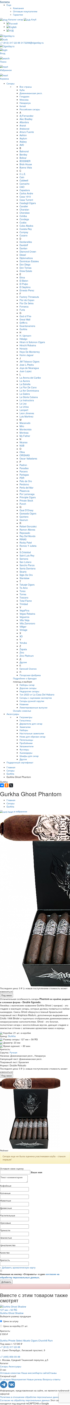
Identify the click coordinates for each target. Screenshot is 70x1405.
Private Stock (26, 500)
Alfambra (24, 122)
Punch (23, 503)
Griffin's (23, 322)
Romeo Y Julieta (28, 545)
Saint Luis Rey (27, 555)
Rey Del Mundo (27, 536)
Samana (24, 558)
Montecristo (26, 429)
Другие (23, 662)
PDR (22, 477)
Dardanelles (26, 241)
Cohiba (23, 216)
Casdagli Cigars (28, 203)
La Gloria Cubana (29, 397)
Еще (9, 4)
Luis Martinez (26, 416)
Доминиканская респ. (31, 93)
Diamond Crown (28, 251)
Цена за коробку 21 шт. (15, 1326)
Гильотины (25, 720)
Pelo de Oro (26, 481)
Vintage (23, 629)
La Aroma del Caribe (30, 377)
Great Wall (25, 319)
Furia (22, 309)
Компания (18, 8)
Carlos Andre (26, 193)
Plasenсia (24, 490)
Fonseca (24, 306)
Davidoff (24, 245)
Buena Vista (26, 167)
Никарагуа (25, 102)
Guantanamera (27, 326)
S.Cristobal (25, 552)
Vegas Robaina (27, 613)
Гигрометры (26, 717)
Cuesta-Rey (26, 229)
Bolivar (23, 157)
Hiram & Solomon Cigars (32, 342)
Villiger (23, 626)
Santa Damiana (27, 568)
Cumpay (24, 232)
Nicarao (24, 442)
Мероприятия (18, 1379)
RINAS (23, 539)
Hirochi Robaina (28, 345)
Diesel (23, 254)
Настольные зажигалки (32, 733)
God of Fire (25, 316)
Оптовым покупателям (25, 11)
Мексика (24, 99)
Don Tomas (25, 267)
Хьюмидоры (26, 752)
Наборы (24, 730)
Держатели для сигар (31, 723)
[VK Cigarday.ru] (11, 1387)
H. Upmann (25, 335)
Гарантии (18, 14)
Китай (23, 106)
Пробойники (26, 743)
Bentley (23, 154)
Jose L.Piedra (27, 364)
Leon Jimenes (27, 413)
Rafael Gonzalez (28, 526)
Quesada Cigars (28, 513)
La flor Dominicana (29, 390)
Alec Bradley (26, 119)
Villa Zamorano (27, 623)
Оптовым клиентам (10, 1372)
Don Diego (25, 264)
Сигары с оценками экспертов (36, 697)
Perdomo (24, 484)
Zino (22, 652)
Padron (23, 465)
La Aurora (25, 380)
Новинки (24, 704)
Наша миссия (28, 1372)
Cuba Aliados (26, 225)
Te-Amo (24, 587)
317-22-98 (10, 42)
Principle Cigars (28, 497)
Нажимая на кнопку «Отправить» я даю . (29, 1275)
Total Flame (26, 600)
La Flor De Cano (28, 387)
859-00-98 (10, 1356)
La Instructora (27, 400)
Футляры (24, 749)
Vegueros (24, 617)
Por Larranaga (27, 494)
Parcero (24, 471)
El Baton (24, 280)
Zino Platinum (27, 655)
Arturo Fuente (27, 132)
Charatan (24, 209)
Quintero (24, 516)
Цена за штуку (10, 1321)
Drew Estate (26, 271)
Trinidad (24, 604)
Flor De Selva (27, 303)
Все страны (26, 86)
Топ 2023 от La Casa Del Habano (37, 694)
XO (21, 636)
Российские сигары (30, 109)
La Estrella (25, 384)
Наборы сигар (27, 684)
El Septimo (25, 287)
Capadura (25, 190)
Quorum (24, 520)
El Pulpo (24, 283)
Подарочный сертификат (20, 762)
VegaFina (24, 610)
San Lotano (25, 562)
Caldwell (24, 180)
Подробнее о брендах (25, 678)
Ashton (23, 135)
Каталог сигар (16, 19)
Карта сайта (42, 1372)
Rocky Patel (26, 542)
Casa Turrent (26, 199)
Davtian (23, 248)
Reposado (25, 532)
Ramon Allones (27, 529)
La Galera (25, 393)
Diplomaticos (26, 258)
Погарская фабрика (30, 675)
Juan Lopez (26, 371)
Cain (22, 177)
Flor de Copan (27, 300)
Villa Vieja (24, 620)
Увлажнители (27, 746)
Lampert (24, 410)
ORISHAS (25, 455)
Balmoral (24, 151)
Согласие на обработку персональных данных (25, 1400)
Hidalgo (23, 338)
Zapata (23, 649)
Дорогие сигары (28, 688)
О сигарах (5, 1379)
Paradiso (24, 468)
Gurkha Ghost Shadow (11, 1313)
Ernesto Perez (27, 290)
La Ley (23, 403)
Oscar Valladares (28, 458)
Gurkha (23, 329)
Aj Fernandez (26, 115)
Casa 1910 (25, 196)
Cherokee (25, 212)
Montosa (24, 432)
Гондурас (24, 96)
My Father (25, 435)
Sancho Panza (27, 565)
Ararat (23, 125)
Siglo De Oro (26, 574)
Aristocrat (24, 128)
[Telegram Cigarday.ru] (4, 1387)
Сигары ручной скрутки (32, 701)
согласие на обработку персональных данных (29, 1275)
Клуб (33, 19)
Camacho (24, 183)
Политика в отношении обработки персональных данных (30, 1397)
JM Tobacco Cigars (29, 361)
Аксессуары (13, 714)
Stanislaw (24, 578)
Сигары (10, 83)
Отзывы (53, 1372)
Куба (22, 90)
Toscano (24, 597)
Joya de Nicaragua (29, 368)
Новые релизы (34, 1379)
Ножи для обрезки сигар (32, 736)
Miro (22, 426)
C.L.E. (23, 174)
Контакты (5, 1)
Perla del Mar (26, 487)
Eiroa (22, 277)
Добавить (6, 1281)
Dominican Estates (29, 261)
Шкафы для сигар (29, 756)
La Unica (24, 406)
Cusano (24, 235)
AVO (22, 144)
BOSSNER (25, 161)
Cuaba (23, 222)
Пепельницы (26, 739)
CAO (22, 186)
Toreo (23, 591)
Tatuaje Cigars (27, 584)
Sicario (23, 571)
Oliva (22, 452)
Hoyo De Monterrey (30, 351)
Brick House (26, 164)
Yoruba (23, 642)
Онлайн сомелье (22, 710)
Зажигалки (25, 726)
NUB (22, 445)
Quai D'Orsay (26, 510)
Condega (24, 219)
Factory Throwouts (29, 296)
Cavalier (24, 206)
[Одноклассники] (6, 785)
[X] (11, 785)
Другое (23, 759)
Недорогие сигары (29, 691)
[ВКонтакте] (2, 785)
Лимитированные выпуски (33, 707)
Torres (23, 594)
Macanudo (25, 423)
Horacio (24, 348)
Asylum (23, 138)
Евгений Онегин (28, 668)
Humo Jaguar (27, 355)
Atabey (23, 141)
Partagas (24, 474)
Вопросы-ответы (51, 1379)
